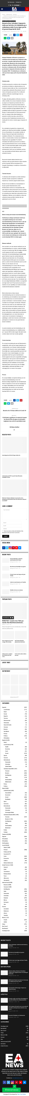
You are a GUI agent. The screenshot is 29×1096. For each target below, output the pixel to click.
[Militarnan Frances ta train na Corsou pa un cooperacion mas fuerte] (4, 981)
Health (6, 746)
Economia (6, 858)
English (4, 740)
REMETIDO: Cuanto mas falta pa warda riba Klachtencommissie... (12, 622)
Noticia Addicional (8, 862)
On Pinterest (6, 671)
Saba (6, 777)
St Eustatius (6, 738)
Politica (5, 851)
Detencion (6, 911)
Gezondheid (8, 792)
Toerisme (6, 803)
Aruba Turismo (5, 865)
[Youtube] (20, 1082)
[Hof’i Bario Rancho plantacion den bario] (21, 635)
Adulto (5, 922)
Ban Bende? (5, 928)
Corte (5, 856)
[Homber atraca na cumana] (5, 591)
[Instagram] (12, 1082)
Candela (6, 915)
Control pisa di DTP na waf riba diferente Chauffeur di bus (12, 476)
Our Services (11, 2)
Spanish (4, 707)
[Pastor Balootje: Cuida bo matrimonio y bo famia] (5, 560)
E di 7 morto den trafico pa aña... (20, 654)
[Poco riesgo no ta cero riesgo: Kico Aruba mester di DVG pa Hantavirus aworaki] (8, 635)
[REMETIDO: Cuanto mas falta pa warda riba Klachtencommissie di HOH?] (14, 611)
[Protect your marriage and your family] (5, 576)
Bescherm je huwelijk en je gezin (18, 566)
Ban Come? (5, 926)
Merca (5, 900)
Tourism (6, 757)
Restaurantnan (7, 873)
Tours (5, 876)
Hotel (5, 869)
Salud (5, 711)
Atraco (5, 913)
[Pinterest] (16, 1082)
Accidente (6, 908)
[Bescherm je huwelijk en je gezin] (5, 568)
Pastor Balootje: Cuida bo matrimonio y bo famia (16, 559)
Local (3, 845)
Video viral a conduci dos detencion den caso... (7, 655)
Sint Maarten (8, 775)
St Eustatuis (5, 838)
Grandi (5, 919)
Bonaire (4, 21)
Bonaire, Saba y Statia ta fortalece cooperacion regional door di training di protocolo (18, 972)
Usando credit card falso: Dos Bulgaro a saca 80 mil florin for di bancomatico (18, 999)
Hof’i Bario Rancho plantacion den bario (20, 641)
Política (5, 735)
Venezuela (6, 722)
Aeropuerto (6, 880)
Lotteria (5, 860)
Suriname (6, 902)
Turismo (6, 718)
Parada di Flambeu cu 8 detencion (17, 1015)
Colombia (7, 764)
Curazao (6, 727)
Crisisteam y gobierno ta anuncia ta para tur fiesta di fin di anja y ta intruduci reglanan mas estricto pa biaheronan (14, 419)
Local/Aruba (7, 709)
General (6, 867)
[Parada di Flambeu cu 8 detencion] (4, 1017)
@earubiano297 (14, 697)
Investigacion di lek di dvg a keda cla (11, 455)
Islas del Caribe (7, 724)
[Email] (24, 1082)
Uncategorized (6, 930)
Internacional (13, 21)
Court (6, 751)
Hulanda (6, 897)
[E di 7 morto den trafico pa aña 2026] (21, 648)
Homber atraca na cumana (16, 590)
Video (3, 924)
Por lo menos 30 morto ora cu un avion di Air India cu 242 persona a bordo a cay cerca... (18, 1008)
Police (5, 784)
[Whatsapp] (14, 1086)
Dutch (3, 788)
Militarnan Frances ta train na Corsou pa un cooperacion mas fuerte (18, 980)
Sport (5, 801)
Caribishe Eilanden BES (9, 814)
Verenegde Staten (9, 812)
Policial (5, 849)
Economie (7, 795)
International (7, 760)
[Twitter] (8, 1082)
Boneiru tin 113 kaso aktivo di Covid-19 (14, 411)
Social (5, 714)
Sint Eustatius (8, 779)
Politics (5, 786)
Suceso (4, 906)
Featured (8, 21)
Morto (3, 917)
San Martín (6, 731)
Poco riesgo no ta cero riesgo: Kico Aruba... (7, 641)
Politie (5, 830)
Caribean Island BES (9, 768)
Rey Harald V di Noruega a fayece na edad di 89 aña (17, 988)
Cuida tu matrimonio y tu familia (18, 582)
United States (8, 766)
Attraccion (6, 878)
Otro (5, 904)
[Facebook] (4, 1082)
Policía (5, 733)
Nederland (7, 827)
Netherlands (8, 781)
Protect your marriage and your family (17, 575)
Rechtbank (7, 799)
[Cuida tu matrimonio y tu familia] (5, 584)
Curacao (7, 770)
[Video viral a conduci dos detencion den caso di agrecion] (8, 648)
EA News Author (6, 31)
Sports (5, 755)
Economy (7, 749)
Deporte (6, 716)
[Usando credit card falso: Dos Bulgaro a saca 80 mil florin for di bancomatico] (4, 1000)
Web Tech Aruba (21, 1094)
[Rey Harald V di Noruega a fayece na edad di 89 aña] (4, 989)
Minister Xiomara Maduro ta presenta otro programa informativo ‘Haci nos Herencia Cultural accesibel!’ (14, 499)
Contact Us (18, 2)
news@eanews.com (17, 1078)
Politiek (5, 832)
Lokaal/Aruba (7, 790)
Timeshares (7, 871)
